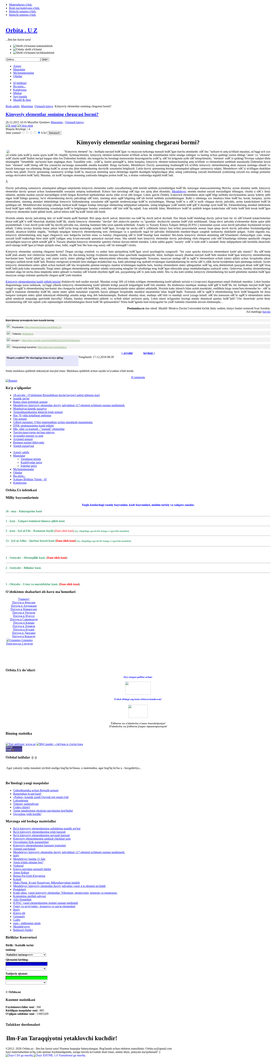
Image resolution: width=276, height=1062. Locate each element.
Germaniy (19, 916)
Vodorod (18, 865)
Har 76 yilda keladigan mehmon (32, 415)
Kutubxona (19, 89)
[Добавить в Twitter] (10, 362)
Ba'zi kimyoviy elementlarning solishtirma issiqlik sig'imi (46, 828)
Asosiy (17, 66)
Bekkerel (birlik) (23, 930)
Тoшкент (23, 599)
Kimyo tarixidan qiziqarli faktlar (32, 869)
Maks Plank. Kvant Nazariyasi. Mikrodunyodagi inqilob (46, 882)
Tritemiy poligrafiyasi (25, 803)
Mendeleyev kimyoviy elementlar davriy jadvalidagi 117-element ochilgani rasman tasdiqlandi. (69, 405)
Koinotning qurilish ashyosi (29, 896)
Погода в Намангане (24, 609)
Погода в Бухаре (23, 629)
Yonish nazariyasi (23, 445)
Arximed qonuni (23, 439)
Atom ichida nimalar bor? (28, 862)
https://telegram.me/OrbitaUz (52, 347)
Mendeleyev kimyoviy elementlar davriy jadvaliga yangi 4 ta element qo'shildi (59, 886)
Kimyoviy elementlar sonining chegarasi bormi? (52, 114)
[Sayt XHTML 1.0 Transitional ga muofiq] (59, 1055)
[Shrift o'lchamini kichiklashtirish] (33, 53)
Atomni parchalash (24, 848)
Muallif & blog (22, 99)
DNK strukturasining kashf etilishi (33, 425)
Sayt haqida (20, 96)
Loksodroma (20, 800)
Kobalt (17, 879)
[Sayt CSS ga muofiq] (20, 1055)
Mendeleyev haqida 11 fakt (29, 859)
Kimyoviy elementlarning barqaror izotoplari (39, 845)
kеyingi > (149, 353)
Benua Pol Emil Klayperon (29, 875)
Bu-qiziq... (19, 86)
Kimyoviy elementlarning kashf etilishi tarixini (33, 281)
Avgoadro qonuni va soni (28, 435)
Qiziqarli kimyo (44, 106)
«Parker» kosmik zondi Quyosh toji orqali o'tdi (41, 797)
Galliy (16, 919)
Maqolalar (19, 69)
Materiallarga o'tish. (20, 4)
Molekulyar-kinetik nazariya (30, 408)
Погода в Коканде (23, 636)
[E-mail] (11, 125)
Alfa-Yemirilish (22, 899)
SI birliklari (19, 83)
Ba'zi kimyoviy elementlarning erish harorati (39, 831)
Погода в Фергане (23, 602)
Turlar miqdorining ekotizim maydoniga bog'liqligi (43, 810)
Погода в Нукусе (24, 616)
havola (266, 311)
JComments (138, 377)
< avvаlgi (127, 353)
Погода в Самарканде (24, 619)
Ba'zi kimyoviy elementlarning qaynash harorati (41, 835)
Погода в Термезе (24, 626)
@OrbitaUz (27, 334)
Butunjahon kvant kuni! (27, 793)
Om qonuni (20, 418)
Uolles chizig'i (21, 807)
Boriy (16, 909)
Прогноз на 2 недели (19, 643)
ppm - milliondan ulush (27, 923)
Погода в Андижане (24, 605)
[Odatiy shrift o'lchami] (27, 49)
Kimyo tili (19, 913)
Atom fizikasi (21, 872)
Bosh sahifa (13, 106)
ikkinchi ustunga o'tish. (22, 14)
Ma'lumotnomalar (23, 72)
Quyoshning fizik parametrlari (31, 842)
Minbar (17, 93)
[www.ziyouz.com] (138, 688)
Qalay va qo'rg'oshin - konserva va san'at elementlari (44, 906)
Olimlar (17, 76)
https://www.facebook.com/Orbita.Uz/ (43, 327)
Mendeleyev (179, 191)
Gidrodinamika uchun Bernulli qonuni (35, 790)
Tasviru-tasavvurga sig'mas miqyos (33, 432)
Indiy (16, 855)
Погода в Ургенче (23, 612)
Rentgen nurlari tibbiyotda (28, 442)
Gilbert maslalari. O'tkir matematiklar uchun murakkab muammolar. (53, 422)
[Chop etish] (25, 125)
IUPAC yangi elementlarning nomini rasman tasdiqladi (45, 903)
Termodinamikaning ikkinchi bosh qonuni (38, 412)
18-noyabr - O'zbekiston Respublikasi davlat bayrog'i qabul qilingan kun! (56, 395)
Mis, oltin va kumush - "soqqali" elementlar (39, 429)
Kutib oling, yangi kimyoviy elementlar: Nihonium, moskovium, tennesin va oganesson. (65, 892)
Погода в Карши (23, 622)
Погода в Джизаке (23, 632)
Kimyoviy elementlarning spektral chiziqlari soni (42, 838)
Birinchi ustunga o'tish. (22, 11)
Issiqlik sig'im (21, 398)
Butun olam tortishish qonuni (30, 401)
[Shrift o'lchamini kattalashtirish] (33, 46)
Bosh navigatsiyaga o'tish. (24, 8)
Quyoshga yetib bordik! (27, 814)
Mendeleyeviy (21, 926)
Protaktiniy (19, 889)
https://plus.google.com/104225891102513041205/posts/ (51, 340)
